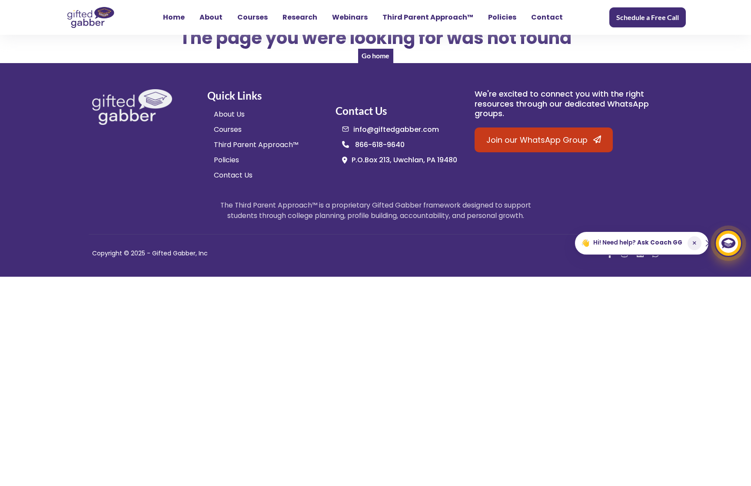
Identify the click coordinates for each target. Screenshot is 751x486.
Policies (502, 17)
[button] (641, 243)
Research (299, 17)
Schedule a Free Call (647, 17)
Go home (375, 55)
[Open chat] (728, 243)
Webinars (350, 17)
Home (174, 17)
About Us (229, 114)
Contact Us (233, 175)
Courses (252, 17)
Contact (547, 17)
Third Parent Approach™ (427, 17)
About (211, 17)
